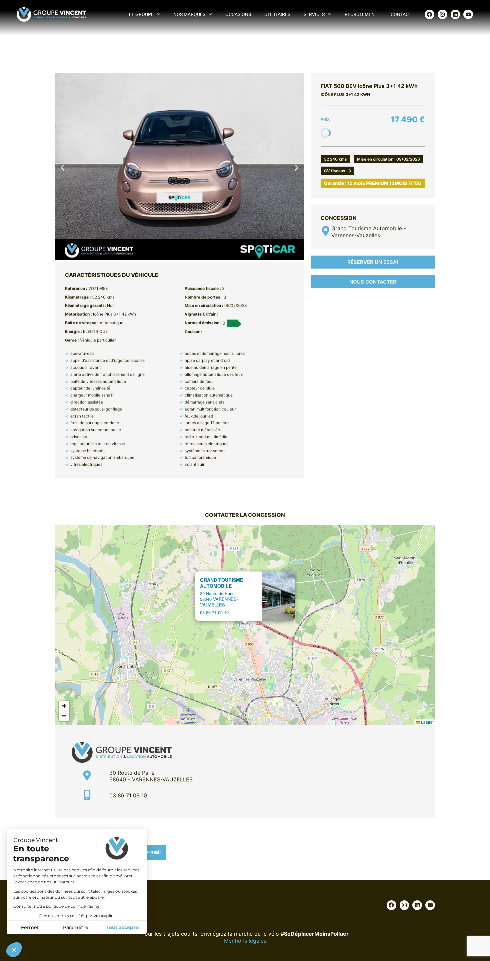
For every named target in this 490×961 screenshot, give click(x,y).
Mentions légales (245, 940)
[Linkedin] (455, 14)
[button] (62, 167)
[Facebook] (429, 14)
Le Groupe (141, 14)
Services (314, 14)
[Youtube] (468, 14)
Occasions (238, 14)
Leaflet (426, 722)
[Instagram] (442, 14)
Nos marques (189, 14)
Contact (401, 14)
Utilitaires (277, 14)
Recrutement (361, 14)
